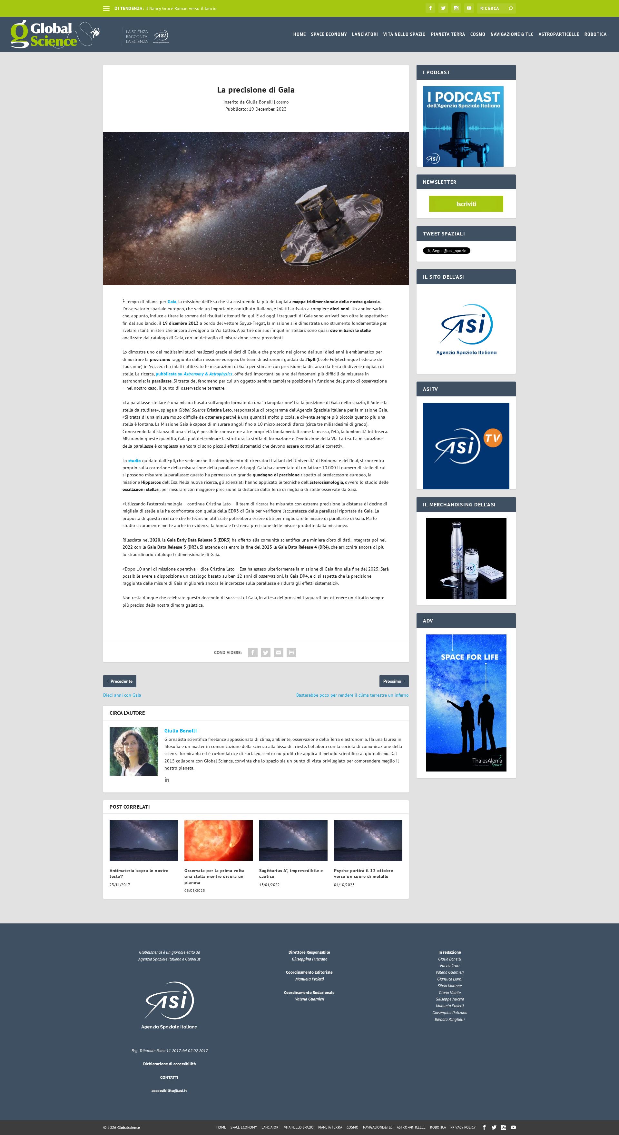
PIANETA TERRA (448, 34)
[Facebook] (430, 8)
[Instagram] (456, 8)
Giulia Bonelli (259, 102)
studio (134, 460)
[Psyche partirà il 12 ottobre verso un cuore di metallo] (368, 840)
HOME (299, 34)
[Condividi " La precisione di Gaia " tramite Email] (278, 652)
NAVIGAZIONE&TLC (377, 1127)
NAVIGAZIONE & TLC (512, 34)
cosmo (282, 102)
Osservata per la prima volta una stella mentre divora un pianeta (214, 876)
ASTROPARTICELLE (559, 34)
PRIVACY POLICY (463, 1127)
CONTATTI (169, 1077)
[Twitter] (443, 8)
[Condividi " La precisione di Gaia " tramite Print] (291, 652)
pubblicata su (194, 374)
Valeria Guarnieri (309, 999)
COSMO (478, 34)
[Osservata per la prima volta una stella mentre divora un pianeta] (218, 840)
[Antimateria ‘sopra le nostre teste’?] (144, 840)
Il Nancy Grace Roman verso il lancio (181, 8)
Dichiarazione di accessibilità (169, 1064)
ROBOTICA (596, 34)
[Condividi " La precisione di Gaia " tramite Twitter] (265, 652)
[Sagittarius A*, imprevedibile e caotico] (293, 840)
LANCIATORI (365, 34)
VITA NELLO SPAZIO (404, 34)
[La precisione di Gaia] (256, 208)
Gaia (172, 301)
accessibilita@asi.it (169, 1090)
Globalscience (128, 1127)
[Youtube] (469, 8)
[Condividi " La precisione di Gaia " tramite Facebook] (252, 652)
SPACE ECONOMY (329, 34)
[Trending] (106, 8)
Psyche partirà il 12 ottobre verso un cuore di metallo (363, 873)
